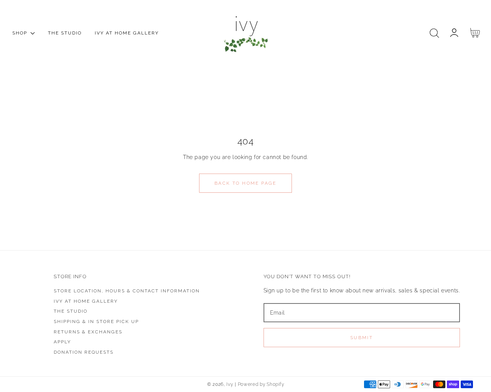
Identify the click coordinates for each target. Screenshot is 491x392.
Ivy (229, 384)
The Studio (70, 311)
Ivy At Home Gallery (86, 301)
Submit (361, 337)
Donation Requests (84, 352)
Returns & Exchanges (88, 332)
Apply (62, 341)
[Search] (434, 33)
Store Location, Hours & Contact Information (127, 291)
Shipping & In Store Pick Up (96, 321)
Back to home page (245, 183)
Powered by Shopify (261, 384)
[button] (434, 33)
